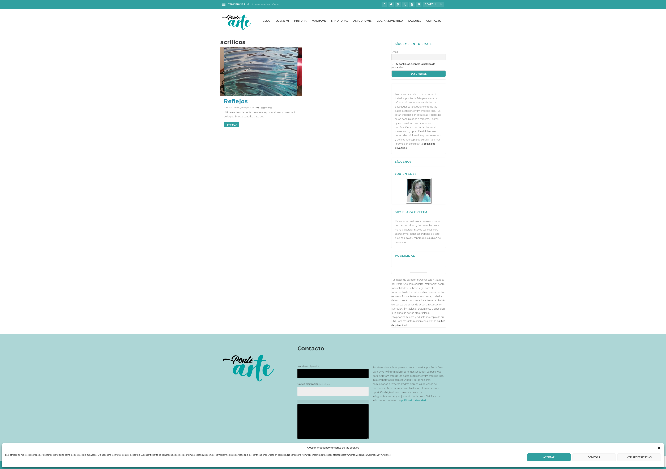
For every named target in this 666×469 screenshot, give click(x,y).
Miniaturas (339, 20)
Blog (266, 20)
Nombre (308, 366)
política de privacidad (413, 400)
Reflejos (236, 101)
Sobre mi (282, 20)
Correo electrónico (313, 384)
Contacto (433, 20)
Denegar (594, 457)
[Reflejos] (261, 71)
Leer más (231, 125)
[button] (659, 448)
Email (394, 51)
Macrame (319, 20)
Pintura (300, 20)
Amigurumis (362, 20)
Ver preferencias (639, 457)
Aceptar (549, 457)
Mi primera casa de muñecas (263, 4)
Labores (414, 20)
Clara (229, 107)
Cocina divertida (390, 20)
